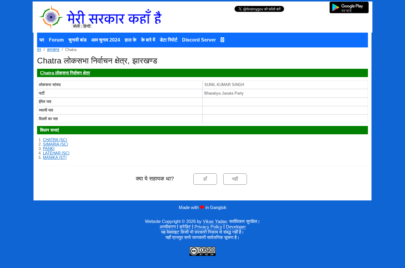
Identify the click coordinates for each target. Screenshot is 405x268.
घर (41, 39)
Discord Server (199, 39)
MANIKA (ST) (54, 157)
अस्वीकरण (168, 226)
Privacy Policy (208, 226)
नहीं (235, 178)
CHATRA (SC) (55, 140)
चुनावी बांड (77, 39)
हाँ (205, 178)
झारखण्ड (53, 49)
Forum (56, 39)
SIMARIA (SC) (55, 144)
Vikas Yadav (215, 221)
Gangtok (218, 207)
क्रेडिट (185, 226)
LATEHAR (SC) (56, 153)
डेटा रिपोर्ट (168, 39)
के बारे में (148, 39)
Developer (236, 226)
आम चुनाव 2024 (105, 39)
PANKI (49, 148)
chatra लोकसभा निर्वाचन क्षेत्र (65, 72)
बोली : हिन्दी (81, 26)
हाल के (130, 39)
